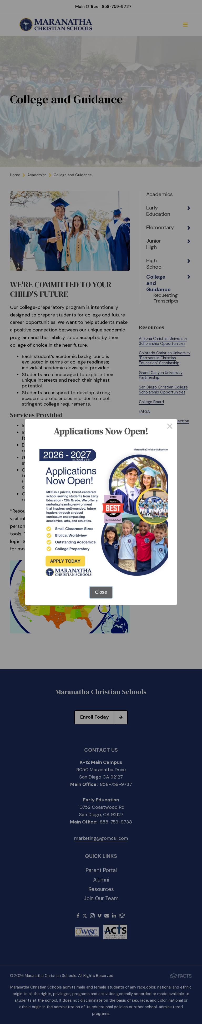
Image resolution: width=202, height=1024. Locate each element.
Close (101, 592)
